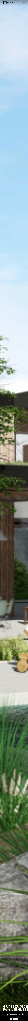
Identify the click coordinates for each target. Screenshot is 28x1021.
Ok (10, 1018)
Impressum (15, 1018)
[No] (26, 1016)
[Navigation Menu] (24, 2)
